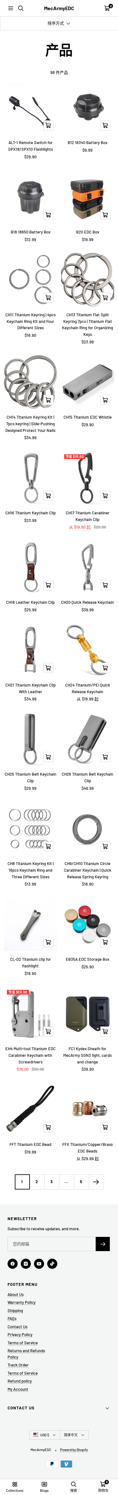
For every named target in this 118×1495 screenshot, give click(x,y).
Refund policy (20, 1380)
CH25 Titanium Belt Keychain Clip (30, 777)
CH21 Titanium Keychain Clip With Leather (30, 688)
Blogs (44, 1490)
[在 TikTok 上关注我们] (52, 1264)
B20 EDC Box (87, 231)
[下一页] (96, 1181)
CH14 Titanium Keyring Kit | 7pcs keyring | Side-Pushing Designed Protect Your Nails (30, 424)
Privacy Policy (20, 1334)
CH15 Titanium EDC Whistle (88, 417)
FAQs (12, 1318)
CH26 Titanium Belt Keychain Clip (87, 777)
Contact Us (17, 1326)
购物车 (103, 1490)
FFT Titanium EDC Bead (30, 1144)
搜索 (73, 1490)
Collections (14, 1490)
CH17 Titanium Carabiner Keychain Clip (88, 516)
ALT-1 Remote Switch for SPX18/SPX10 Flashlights (30, 146)
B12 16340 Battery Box (87, 142)
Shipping (15, 1310)
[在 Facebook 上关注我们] (13, 1264)
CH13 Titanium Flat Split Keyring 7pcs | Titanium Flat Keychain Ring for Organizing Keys (87, 324)
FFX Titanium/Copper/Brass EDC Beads (87, 1147)
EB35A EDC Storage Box (87, 959)
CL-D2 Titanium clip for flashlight (30, 962)
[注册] (103, 1244)
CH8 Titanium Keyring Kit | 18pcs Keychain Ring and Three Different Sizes (30, 870)
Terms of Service (23, 1342)
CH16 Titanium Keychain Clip (30, 512)
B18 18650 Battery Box (30, 231)
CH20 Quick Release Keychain (87, 602)
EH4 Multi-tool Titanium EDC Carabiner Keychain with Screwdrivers (30, 1055)
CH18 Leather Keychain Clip (30, 602)
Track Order (18, 1364)
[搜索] (21, 8)
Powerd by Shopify (74, 1450)
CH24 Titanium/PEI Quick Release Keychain (87, 688)
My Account (18, 1389)
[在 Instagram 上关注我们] (26, 1264)
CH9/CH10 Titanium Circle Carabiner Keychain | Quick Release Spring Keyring (87, 870)
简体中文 (71, 1435)
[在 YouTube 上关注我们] (39, 1264)
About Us (16, 1294)
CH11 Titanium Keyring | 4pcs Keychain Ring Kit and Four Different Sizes (30, 321)
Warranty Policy (22, 1302)
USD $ (44, 1435)
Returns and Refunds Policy (26, 1353)
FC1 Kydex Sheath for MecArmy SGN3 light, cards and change (87, 1055)
